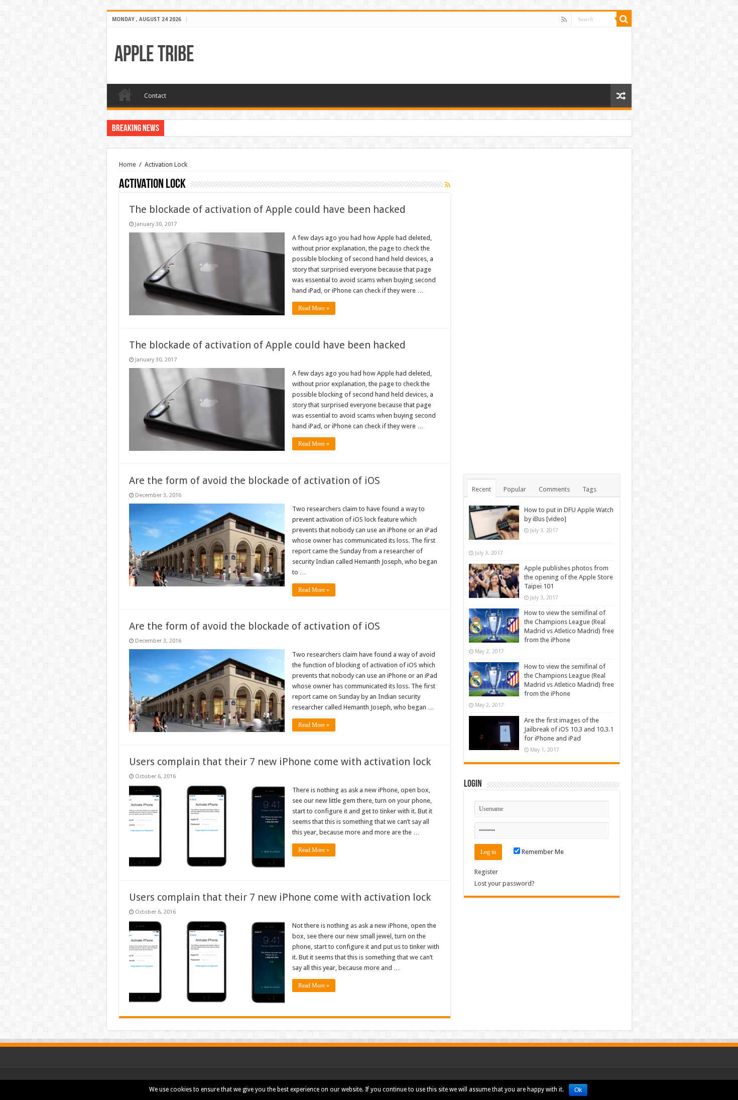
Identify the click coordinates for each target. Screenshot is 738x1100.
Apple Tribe (154, 55)
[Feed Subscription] (447, 185)
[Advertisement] (541, 311)
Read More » (313, 308)
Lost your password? (504, 883)
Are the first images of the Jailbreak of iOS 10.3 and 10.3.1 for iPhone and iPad (568, 729)
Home (125, 94)
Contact (155, 95)
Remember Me (542, 851)
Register (486, 872)
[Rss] (564, 20)
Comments (554, 489)
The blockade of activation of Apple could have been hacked (267, 209)
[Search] (624, 19)
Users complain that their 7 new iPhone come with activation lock (280, 762)
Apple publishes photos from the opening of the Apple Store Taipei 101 (568, 577)
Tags (589, 489)
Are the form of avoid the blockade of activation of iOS (254, 480)
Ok (578, 1089)
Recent (481, 489)
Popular (515, 489)
